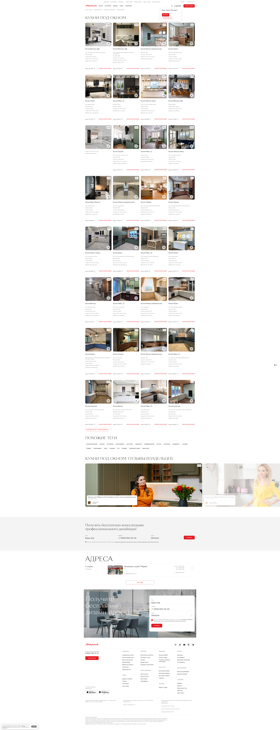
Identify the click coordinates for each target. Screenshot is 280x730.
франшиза (106, 1)
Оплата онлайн (163, 657)
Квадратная (138, 444)
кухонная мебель (112, 700)
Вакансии (179, 690)
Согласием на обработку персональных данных (126, 542)
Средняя (88, 448)
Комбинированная (149, 444)
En (183, 1)
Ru (182, 1)
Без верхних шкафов (91, 444)
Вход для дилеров (181, 667)
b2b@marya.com (164, 703)
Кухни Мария (125, 651)
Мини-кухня (146, 448)
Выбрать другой (167, 18)
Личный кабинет (163, 655)
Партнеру (179, 651)
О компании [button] (128, 5)
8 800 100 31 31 (191, 1)
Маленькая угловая (135, 448)
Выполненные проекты (147, 655)
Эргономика (144, 678)
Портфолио (143, 651)
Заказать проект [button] (189, 5)
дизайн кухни (88, 701)
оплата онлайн (129, 1)
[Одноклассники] (180, 645)
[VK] (175, 645)
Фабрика (179, 683)
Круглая (159, 444)
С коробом (184, 444)
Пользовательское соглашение (168, 706)
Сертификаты (144, 681)
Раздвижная (176, 444)
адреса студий (146, 1)
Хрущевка (124, 448)
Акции (121, 5)
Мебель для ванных (127, 664)
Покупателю (162, 651)
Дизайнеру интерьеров (183, 660)
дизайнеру (121, 1)
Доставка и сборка (164, 675)
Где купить (161, 683)
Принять (34, 726)
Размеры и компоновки (147, 664)
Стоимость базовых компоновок (164, 660)
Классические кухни (128, 657)
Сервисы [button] (115, 5)
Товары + (124, 675)
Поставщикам (181, 662)
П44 (118, 448)
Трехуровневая (97, 448)
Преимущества (126, 669)
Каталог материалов (146, 670)
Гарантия (161, 678)
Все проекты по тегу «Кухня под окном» (97, 429)
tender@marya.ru (127, 701)
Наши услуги (162, 667)
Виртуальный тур (182, 688)
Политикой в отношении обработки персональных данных (13, 726)
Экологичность (145, 676)
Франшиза (180, 655)
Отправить (189, 537)
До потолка (130, 444)
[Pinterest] (188, 645)
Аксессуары (125, 686)
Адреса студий (163, 687)
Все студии (140, 582)
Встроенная (110, 444)
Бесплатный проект (164, 671)
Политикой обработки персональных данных (148, 542)
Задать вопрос (92, 658)
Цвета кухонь (144, 674)
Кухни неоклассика (127, 660)
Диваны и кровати (127, 678)
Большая (102, 444)
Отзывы (143, 660)
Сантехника (125, 683)
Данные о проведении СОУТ (129, 704)
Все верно (165, 14)
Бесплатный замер (164, 673)
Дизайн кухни (144, 662)
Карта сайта (180, 693)
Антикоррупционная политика (167, 711)
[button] (177, 6)
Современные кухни (128, 655)
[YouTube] (184, 645)
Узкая (105, 448)
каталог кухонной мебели (96, 701)
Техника (124, 681)
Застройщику (181, 657)
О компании (180, 679)
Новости (179, 685)
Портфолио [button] (108, 5)
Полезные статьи (145, 657)
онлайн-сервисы (156, 1)
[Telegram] (193, 645)
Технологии (125, 667)
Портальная (167, 444)
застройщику (113, 1)
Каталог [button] (101, 5)
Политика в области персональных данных (170, 708)
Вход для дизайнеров (183, 671)
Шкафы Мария (126, 662)
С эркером (112, 448)
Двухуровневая (120, 444)
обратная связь (138, 1)
